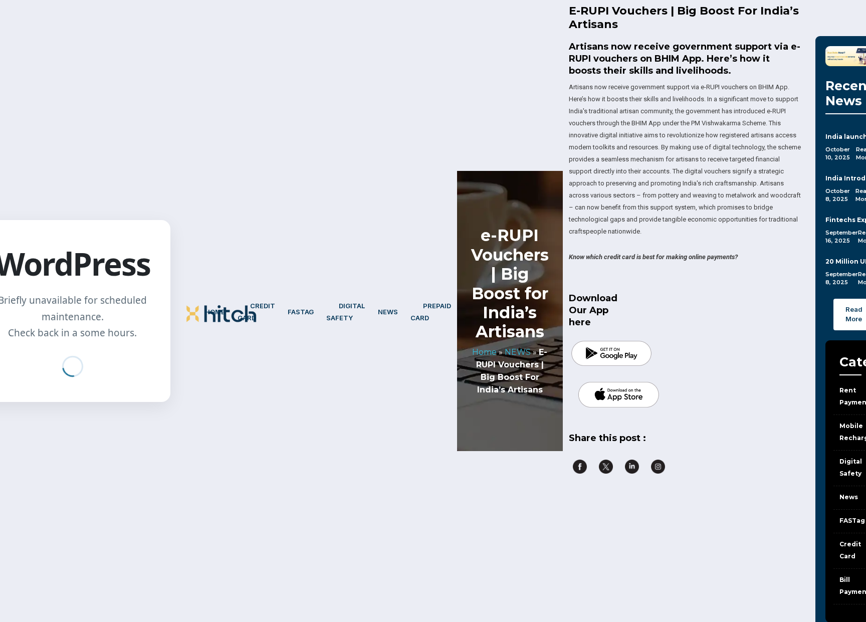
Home (215, 312)
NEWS (518, 352)
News (388, 312)
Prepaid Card (430, 312)
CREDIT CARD (256, 312)
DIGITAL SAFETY (345, 312)
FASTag (301, 312)
